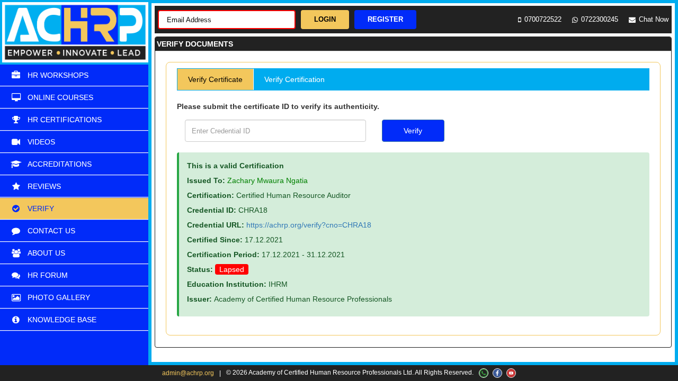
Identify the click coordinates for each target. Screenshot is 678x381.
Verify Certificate (215, 79)
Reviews (44, 186)
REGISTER (385, 19)
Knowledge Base (62, 319)
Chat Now (653, 19)
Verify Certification (294, 79)
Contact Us (51, 230)
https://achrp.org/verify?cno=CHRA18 (308, 225)
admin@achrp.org (188, 373)
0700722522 (542, 19)
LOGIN (325, 19)
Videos (41, 142)
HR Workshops (58, 75)
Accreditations (60, 164)
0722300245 (599, 19)
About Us (46, 253)
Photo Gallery (59, 297)
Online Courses (60, 97)
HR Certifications (65, 119)
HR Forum (48, 275)
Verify (41, 208)
